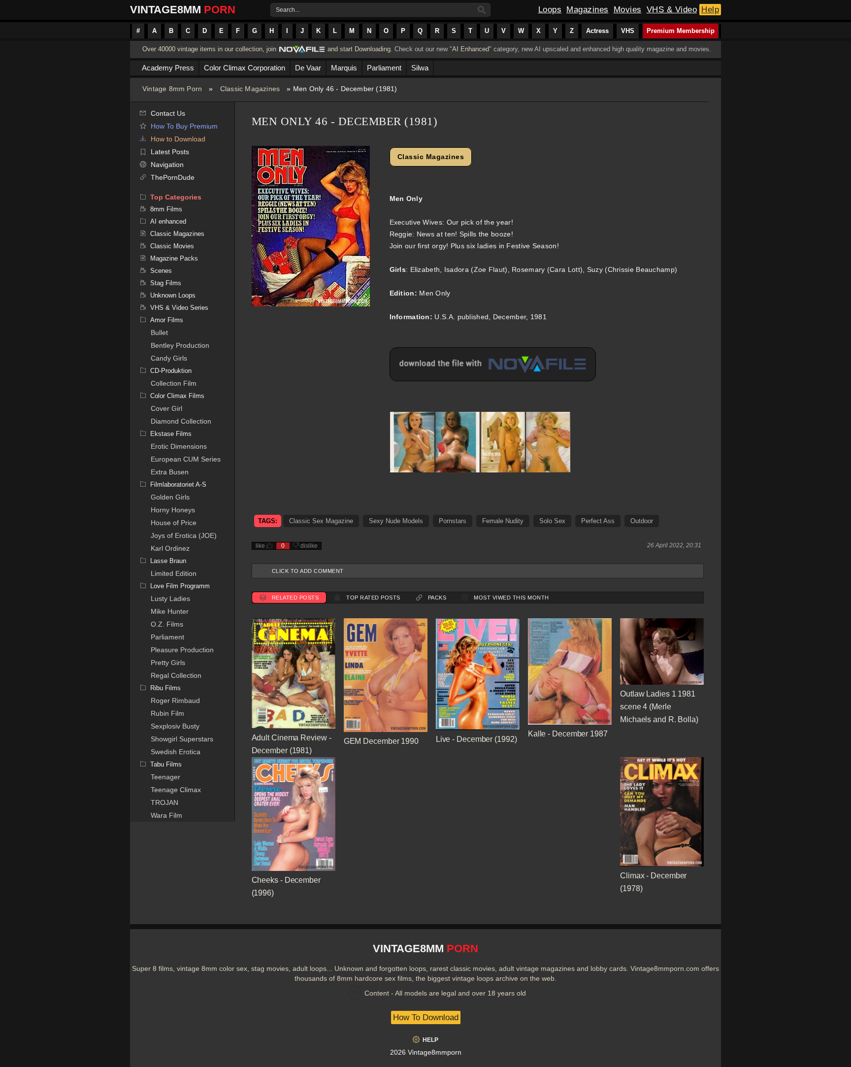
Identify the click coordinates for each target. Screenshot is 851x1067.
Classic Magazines (250, 89)
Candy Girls (169, 358)
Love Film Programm (180, 586)
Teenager (165, 777)
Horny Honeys (173, 510)
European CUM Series (186, 459)
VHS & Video (672, 9)
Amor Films (166, 320)
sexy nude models (396, 521)
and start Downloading (359, 49)
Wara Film (166, 815)
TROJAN (164, 802)
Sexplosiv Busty (175, 726)
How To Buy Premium (184, 126)
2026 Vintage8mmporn (425, 1052)
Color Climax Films (177, 396)
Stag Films (165, 283)
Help (710, 9)
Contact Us (168, 113)
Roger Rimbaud (175, 700)
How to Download (178, 139)
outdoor (641, 521)
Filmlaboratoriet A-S (178, 484)
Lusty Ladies (170, 598)
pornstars (452, 521)
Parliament (167, 637)
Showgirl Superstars (182, 739)
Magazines (587, 9)
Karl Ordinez (170, 548)
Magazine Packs (174, 258)
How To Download (425, 1017)
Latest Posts (170, 152)
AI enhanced (168, 221)
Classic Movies (172, 246)
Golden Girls (170, 497)
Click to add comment (308, 571)
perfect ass (598, 521)
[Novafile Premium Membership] (302, 52)
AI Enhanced (470, 49)
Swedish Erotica (175, 752)
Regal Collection (176, 675)
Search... (287, 9)
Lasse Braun (168, 561)
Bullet (159, 332)
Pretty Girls (168, 663)
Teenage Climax (176, 790)
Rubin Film (167, 713)
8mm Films (166, 209)
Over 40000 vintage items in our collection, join (209, 49)
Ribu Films (165, 688)
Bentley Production (180, 345)
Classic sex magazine (321, 521)
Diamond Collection (181, 421)
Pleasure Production (182, 650)
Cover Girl (166, 408)
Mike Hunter (170, 611)
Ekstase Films (171, 433)
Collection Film (173, 383)
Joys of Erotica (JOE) (184, 535)
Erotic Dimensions (179, 446)
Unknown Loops (173, 295)
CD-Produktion (171, 370)
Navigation (167, 164)
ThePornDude (173, 177)
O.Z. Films (167, 624)
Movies (628, 9)
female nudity (503, 521)
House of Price (173, 523)
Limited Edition (173, 573)
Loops (550, 9)
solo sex (552, 521)
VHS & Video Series (179, 307)
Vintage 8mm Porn (172, 89)
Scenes (161, 270)
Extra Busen (170, 472)
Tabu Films (166, 764)
